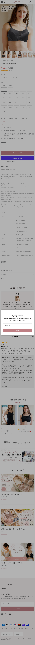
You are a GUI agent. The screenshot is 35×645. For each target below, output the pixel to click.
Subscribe (17, 330)
